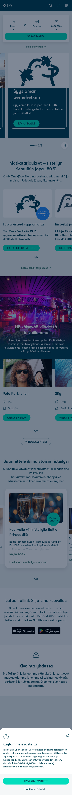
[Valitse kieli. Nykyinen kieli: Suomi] (67, 735)
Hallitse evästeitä (34, 789)
